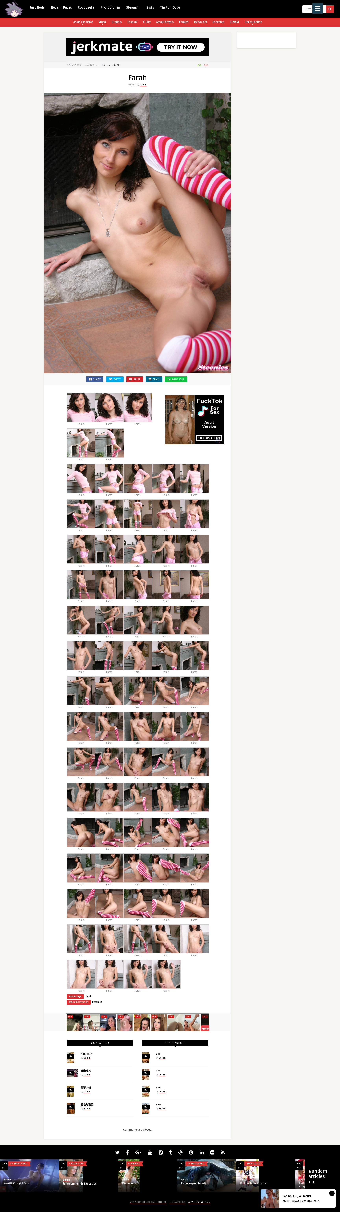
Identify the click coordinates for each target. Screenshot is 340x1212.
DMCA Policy (177, 1202)
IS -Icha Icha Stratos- (135, 1183)
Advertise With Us (199, 1202)
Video (102, 22)
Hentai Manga (135, 1163)
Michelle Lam (12, 1183)
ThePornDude (170, 8)
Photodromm (110, 8)
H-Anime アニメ (254, 1163)
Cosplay (132, 22)
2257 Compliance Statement (148, 1202)
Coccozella (86, 8)
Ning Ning (87, 1053)
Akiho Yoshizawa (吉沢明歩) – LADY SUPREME (203, 1185)
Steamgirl (133, 8)
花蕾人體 (86, 1087)
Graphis (117, 22)
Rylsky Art (200, 22)
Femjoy (183, 22)
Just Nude (37, 8)
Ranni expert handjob (77, 1183)
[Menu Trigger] (317, 8)
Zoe (158, 1053)
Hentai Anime (253, 22)
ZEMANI (234, 22)
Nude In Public (61, 8)
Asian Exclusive (83, 22)
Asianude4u (16, 1163)
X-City (147, 22)
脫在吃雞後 (87, 1104)
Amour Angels (165, 22)
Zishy (150, 8)
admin (143, 84)
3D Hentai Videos (78, 1163)
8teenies (218, 22)
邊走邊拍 (86, 1070)
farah (88, 996)
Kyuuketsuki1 (248, 1183)
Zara (159, 1104)
